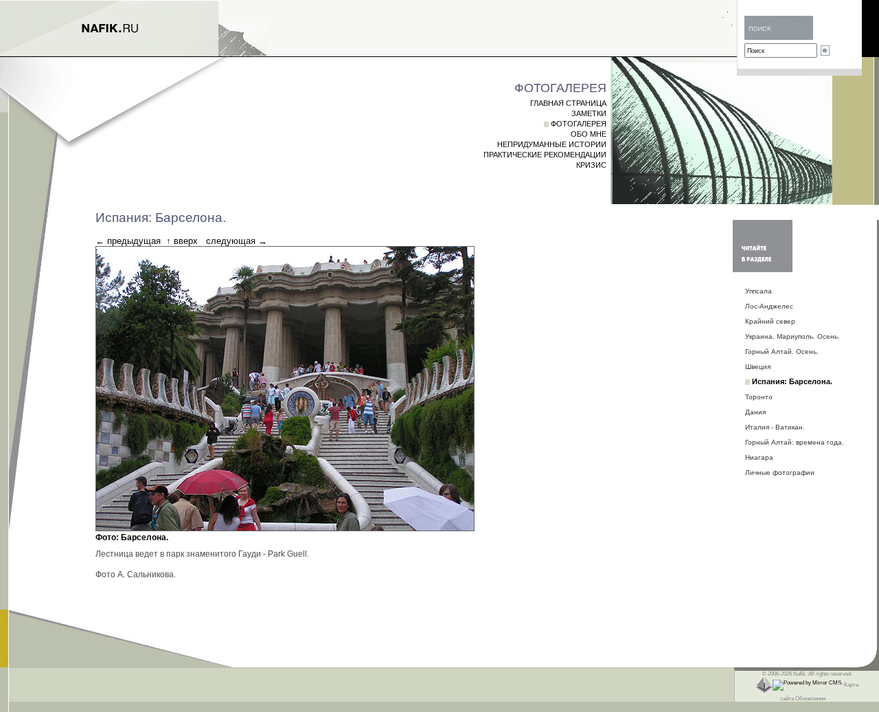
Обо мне (588, 134)
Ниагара (759, 457)
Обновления (810, 699)
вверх (186, 241)
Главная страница (568, 103)
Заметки (588, 113)
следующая (230, 241)
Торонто (759, 397)
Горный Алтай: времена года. (794, 442)
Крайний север (770, 321)
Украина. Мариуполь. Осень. (792, 336)
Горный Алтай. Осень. (782, 351)
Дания (755, 412)
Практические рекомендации (544, 155)
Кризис (591, 165)
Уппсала (758, 291)
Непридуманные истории (551, 144)
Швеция (757, 366)
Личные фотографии (779, 472)
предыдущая (134, 241)
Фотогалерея (578, 124)
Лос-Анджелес (769, 306)
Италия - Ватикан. (775, 427)
